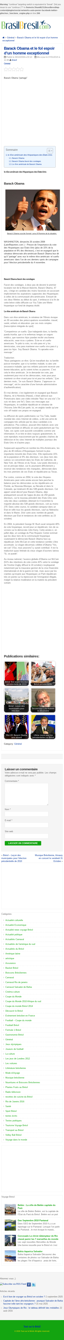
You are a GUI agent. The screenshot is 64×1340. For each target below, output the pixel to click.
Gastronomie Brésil (14, 1035)
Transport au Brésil (14, 1130)
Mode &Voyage (12, 1073)
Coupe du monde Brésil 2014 (19, 1006)
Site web (9, 831)
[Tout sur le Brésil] (26, 29)
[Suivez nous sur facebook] (29, 1285)
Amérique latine (12, 953)
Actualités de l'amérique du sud (20, 944)
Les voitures (11, 1063)
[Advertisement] (32, 114)
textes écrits (11, 1116)
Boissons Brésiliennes (16, 972)
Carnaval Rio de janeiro (16, 982)
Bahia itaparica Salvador (30, 1251)
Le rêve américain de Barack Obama (27, 164)
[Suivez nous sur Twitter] (34, 1285)
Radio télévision (13, 1092)
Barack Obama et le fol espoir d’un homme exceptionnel (29, 50)
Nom (8, 809)
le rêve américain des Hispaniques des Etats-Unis (30, 155)
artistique (9, 958)
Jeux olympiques (13, 1044)
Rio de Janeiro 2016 (14, 1101)
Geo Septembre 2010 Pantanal (33, 1220)
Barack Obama (18, 158)
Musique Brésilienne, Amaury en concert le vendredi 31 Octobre (49, 858)
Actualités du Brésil (14, 949)
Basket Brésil (11, 968)
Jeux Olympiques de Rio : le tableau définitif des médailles (31, 1308)
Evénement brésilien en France (20, 1015)
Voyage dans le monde (16, 1139)
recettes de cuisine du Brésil (18, 1097)
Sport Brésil (11, 1111)
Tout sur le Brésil (32, 1326)
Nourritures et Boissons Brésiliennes (22, 1082)
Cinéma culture (12, 992)
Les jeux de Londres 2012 (17, 1058)
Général (7, 63)
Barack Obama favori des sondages (26, 161)
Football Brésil (12, 1025)
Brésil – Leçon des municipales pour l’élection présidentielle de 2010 (13, 858)
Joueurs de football (14, 1049)
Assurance (10, 963)
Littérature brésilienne (15, 1068)
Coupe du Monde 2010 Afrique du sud (23, 1001)
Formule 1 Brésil (13, 1030)
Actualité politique (13, 934)
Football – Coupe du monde (18, 1020)
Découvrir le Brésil (14, 1011)
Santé (8, 1106)
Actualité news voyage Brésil (19, 930)
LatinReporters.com (14, 244)
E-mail (8, 820)
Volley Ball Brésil (13, 1135)
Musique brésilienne (14, 1077)
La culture (10, 1054)
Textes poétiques (13, 1120)
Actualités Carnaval (14, 939)
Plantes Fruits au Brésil (16, 1087)
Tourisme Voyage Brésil (16, 1125)
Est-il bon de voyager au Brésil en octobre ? (24, 1296)
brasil (14, 60)
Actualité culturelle (14, 920)
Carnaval (9, 977)
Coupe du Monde (13, 996)
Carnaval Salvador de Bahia (18, 987)
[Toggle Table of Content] (48, 150)
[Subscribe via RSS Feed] (13, 1284)
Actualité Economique (15, 925)
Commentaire (12, 781)
